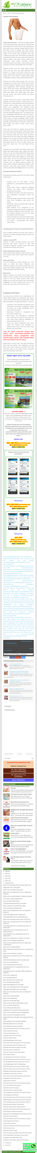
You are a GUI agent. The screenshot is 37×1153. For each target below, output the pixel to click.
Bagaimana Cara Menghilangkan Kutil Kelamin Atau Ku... (18, 1114)
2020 (6, 871)
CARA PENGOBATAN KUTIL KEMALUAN (14, 914)
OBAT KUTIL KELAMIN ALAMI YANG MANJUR (15, 987)
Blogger (23, 865)
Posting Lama (29, 753)
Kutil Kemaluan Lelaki (9, 1128)
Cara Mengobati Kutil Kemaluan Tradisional (14, 1057)
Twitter (23, 657)
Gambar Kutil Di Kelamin (9, 1080)
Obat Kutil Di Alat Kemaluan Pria (20, 802)
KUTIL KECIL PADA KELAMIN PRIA (12, 898)
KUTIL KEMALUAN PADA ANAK (11, 1008)
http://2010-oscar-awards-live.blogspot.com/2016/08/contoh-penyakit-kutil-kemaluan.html (18, 597)
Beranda (19, 753)
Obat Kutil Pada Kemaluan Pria (11, 1050)
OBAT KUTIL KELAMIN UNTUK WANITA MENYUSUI (17, 885)
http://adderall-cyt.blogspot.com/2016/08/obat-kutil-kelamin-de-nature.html (18, 586)
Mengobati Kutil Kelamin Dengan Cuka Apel (14, 1047)
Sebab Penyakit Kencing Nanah (19, 817)
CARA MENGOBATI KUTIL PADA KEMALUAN (15, 917)
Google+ (18, 657)
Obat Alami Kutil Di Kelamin (10, 1116)
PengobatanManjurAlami (11, 643)
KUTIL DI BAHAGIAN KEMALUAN (12, 908)
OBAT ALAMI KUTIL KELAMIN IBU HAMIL (14, 906)
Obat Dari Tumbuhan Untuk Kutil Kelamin (14, 1052)
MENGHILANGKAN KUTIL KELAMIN (13, 1023)
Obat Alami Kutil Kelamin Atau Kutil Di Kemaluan (16, 1140)
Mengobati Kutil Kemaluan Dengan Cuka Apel (15, 1071)
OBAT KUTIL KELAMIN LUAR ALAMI (13, 890)
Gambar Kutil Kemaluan (26, 641)
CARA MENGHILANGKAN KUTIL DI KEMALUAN (16, 960)
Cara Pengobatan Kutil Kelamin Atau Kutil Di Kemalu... (17, 1092)
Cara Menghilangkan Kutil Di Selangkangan (14, 1064)
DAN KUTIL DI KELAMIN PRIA (11, 1000)
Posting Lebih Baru (9, 753)
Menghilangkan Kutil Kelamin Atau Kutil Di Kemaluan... (17, 1099)
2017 (6, 878)
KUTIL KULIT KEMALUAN (10, 975)
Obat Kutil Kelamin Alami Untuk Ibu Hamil (14, 1106)
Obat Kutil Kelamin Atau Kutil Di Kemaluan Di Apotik (16, 1083)
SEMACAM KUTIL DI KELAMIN (11, 887)
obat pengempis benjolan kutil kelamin (21, 601)
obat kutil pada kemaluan (17, 588)
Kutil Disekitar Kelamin (9, 1054)
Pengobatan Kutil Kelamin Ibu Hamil (12, 1073)
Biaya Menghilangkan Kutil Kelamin (12, 1040)
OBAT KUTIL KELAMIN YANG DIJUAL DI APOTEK (16, 919)
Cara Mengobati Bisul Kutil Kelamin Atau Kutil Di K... (17, 1061)
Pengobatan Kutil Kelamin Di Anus (12, 1078)
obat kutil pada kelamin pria (26, 577)
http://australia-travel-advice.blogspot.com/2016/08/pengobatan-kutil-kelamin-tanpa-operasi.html (18, 582)
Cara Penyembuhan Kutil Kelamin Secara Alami (15, 1135)
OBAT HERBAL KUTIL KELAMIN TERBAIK (14, 1021)
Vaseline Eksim (15, 833)
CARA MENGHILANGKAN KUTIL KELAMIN (14, 989)
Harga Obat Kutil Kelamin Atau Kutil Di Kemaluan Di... (17, 1109)
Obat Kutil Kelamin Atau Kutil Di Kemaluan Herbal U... (17, 1102)
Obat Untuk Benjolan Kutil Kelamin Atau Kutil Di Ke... (17, 1125)
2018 (6, 876)
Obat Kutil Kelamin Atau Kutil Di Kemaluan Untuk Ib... (17, 1069)
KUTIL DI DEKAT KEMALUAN (11, 1005)
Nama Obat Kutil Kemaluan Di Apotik (12, 1026)
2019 (6, 873)
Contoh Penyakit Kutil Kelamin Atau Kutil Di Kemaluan (17, 1133)
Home (4, 13)
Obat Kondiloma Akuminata (10, 1031)
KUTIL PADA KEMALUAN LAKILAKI (12, 964)
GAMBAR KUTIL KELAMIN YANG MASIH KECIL (16, 1010)
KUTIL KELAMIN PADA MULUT (11, 901)
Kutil (9, 13)
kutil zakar (6, 571)
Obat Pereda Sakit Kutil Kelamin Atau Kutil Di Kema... (17, 1042)
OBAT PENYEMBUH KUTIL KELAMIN (13, 984)
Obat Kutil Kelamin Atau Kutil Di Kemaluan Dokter (16, 1066)
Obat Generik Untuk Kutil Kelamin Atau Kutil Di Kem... (17, 1076)
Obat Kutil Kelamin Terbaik (16, 696)
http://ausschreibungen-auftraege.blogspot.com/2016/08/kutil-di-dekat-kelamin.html (18, 635)
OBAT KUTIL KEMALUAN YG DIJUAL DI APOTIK (16, 938)
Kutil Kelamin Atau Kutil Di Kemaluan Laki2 (14, 1045)
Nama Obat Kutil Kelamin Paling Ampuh (13, 1104)
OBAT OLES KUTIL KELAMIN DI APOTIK (14, 1015)
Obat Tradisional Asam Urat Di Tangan (21, 794)
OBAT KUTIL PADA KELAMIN (17, 688)
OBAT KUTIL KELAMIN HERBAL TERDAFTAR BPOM (17, 896)
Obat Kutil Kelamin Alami (9, 1038)
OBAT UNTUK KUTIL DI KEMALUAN (13, 980)
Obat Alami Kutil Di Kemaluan (11, 1088)
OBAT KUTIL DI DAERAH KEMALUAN (13, 940)
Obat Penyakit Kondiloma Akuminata (12, 1111)
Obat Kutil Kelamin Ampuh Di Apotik (12, 1090)
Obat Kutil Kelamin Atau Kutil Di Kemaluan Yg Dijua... (17, 1118)
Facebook (12, 657)
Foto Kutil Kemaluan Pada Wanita (12, 1085)
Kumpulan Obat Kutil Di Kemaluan (12, 1035)
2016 (6, 881)
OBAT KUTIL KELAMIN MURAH (11, 947)
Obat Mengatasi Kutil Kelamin (11, 1121)
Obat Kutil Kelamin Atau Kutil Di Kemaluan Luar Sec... (17, 1059)
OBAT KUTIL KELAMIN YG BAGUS (12, 953)
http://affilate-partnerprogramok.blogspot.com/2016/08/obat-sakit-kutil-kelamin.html (18, 606)
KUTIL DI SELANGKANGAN (18, 849)
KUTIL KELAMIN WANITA (16, 664)
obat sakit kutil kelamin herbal (20, 599)
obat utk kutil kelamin (26, 628)
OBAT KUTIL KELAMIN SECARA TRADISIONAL (16, 1012)
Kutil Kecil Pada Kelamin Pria (11, 1033)
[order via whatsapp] (29, 1151)
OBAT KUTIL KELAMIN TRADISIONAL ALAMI (15, 1003)
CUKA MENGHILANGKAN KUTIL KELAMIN (14, 903)
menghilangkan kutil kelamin (13, 604)
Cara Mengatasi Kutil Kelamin (11, 1095)
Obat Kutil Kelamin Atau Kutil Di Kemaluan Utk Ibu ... (17, 1028)
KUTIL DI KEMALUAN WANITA (11, 982)
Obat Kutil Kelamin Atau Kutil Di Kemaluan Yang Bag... (17, 1097)
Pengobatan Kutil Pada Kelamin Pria (12, 1137)
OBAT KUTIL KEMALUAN (10, 998)
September (8, 883)
